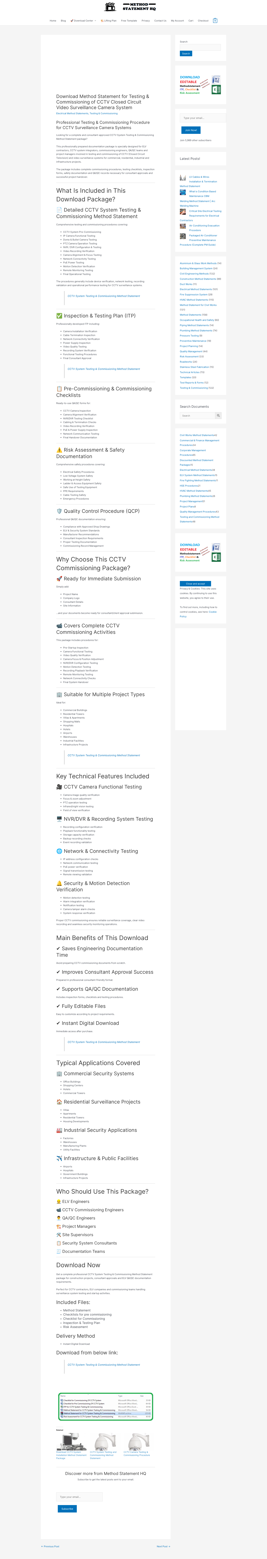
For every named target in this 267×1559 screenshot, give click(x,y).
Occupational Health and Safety (197, 320)
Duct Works (186, 284)
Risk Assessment (189, 356)
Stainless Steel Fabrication (194, 367)
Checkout (203, 20)
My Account (177, 20)
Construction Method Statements (198, 278)
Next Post (163, 1546)
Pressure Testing (189, 335)
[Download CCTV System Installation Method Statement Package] (71, 1442)
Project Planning (189, 346)
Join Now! (191, 130)
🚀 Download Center (81, 20)
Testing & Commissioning (104, 113)
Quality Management (191, 351)
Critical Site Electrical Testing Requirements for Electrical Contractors (200, 216)
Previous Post (50, 1546)
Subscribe (67, 1508)
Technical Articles (189, 372)
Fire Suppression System (194, 294)
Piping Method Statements (194, 325)
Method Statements (190, 314)
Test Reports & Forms (192, 382)
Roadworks (186, 361)
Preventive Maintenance (193, 340)
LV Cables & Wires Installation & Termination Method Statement (198, 181)
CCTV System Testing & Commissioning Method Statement (104, 296)
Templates (185, 377)
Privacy (146, 20)
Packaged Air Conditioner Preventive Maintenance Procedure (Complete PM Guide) (198, 240)
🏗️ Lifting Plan (109, 20)
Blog (63, 20)
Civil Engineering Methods (194, 273)
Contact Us (160, 20)
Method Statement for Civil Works (198, 305)
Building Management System (196, 268)
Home (53, 20)
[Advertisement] (105, 70)
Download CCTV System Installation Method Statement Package (71, 1455)
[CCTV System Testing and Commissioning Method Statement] (105, 1442)
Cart (191, 20)
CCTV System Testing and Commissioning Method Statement (103, 1455)
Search (184, 41)
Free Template (129, 20)
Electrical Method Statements (72, 113)
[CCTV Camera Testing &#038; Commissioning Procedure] (139, 1442)
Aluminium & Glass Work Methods (198, 263)
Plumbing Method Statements (196, 330)
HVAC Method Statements (194, 299)
